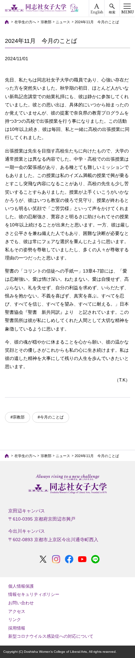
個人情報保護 (21, 586)
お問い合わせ (21, 602)
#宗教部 (17, 417)
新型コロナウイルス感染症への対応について (50, 636)
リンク (14, 619)
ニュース (63, 22)
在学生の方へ (25, 22)
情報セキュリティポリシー (33, 594)
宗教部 (46, 22)
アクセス (16, 611)
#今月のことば (51, 417)
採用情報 (16, 628)
